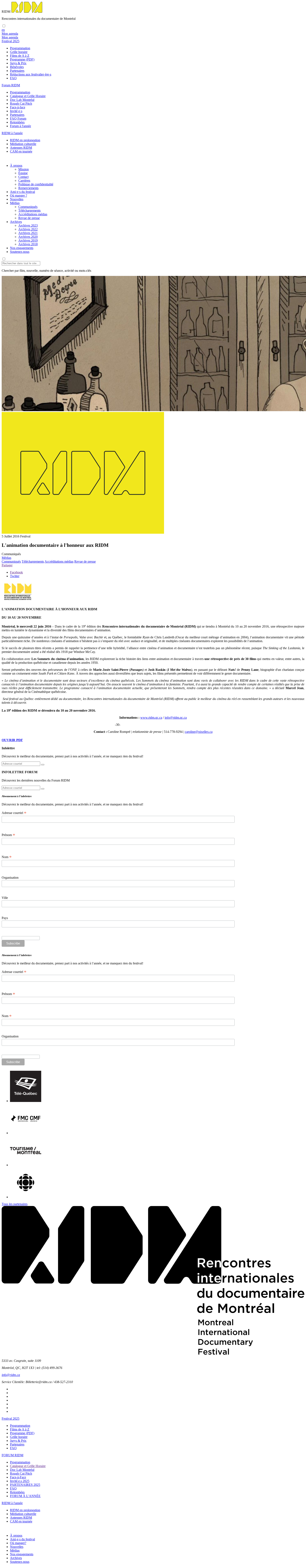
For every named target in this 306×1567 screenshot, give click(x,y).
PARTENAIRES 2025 (25, 1484)
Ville (5, 898)
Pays (5, 918)
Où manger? (18, 1543)
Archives (16, 221)
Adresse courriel (14, 813)
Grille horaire (18, 52)
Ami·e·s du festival (22, 192)
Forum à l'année (20, 126)
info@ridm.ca (11, 1375)
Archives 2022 (28, 229)
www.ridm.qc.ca (151, 717)
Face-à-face (17, 107)
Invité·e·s (16, 111)
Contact (23, 177)
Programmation (20, 48)
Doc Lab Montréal (22, 100)
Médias (15, 203)
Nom (7, 857)
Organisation (10, 877)
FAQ (13, 78)
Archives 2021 (28, 233)
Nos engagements (21, 248)
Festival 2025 (10, 1418)
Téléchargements (29, 210)
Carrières (24, 180)
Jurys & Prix (18, 63)
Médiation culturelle (23, 144)
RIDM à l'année (12, 1503)
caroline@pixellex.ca (199, 731)
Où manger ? (18, 195)
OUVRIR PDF (12, 740)
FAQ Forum (18, 118)
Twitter (14, 576)
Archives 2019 (28, 240)
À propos (16, 165)
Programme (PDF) (22, 59)
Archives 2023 (28, 225)
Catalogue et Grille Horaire (28, 96)
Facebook (16, 572)
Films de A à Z (19, 55)
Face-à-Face (18, 1477)
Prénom (8, 835)
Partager (7, 565)
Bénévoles (17, 67)
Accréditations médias (32, 214)
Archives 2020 (28, 236)
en (3, 30)
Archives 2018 (28, 244)
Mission (23, 169)
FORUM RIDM (12, 1455)
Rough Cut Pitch (21, 103)
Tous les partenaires (14, 1204)
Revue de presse (29, 218)
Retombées (17, 122)
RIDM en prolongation (25, 140)
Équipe (23, 173)
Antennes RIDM (21, 147)
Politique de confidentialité (35, 184)
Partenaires (17, 70)
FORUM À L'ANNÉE (25, 1496)
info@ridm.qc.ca (176, 717)
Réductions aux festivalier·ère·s (30, 74)
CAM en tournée (21, 151)
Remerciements (28, 188)
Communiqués (27, 206)
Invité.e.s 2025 (19, 1481)
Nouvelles (16, 199)
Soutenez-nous (19, 251)
